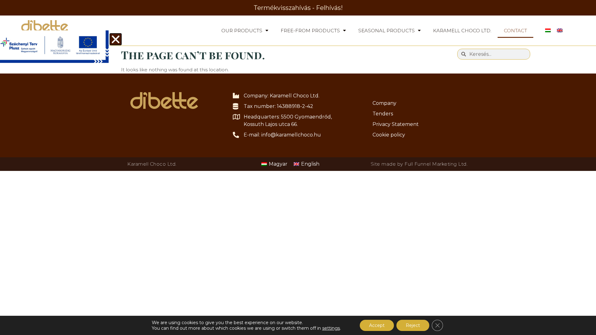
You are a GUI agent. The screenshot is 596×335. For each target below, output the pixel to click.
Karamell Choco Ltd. (462, 31)
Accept (377, 325)
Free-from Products (310, 31)
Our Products (241, 31)
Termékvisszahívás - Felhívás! (298, 7)
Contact (515, 31)
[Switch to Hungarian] (548, 30)
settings (331, 328)
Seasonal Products (386, 31)
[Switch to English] (560, 30)
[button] (115, 39)
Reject (413, 325)
